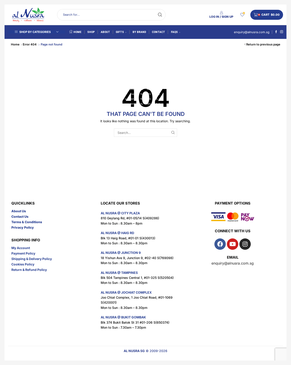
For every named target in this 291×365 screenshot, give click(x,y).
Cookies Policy (22, 264)
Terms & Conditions (26, 222)
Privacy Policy (22, 227)
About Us (18, 211)
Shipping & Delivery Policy (31, 259)
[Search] (173, 132)
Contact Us (19, 216)
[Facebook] (276, 32)
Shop (91, 32)
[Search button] (159, 14)
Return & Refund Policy (29, 270)
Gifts (120, 32)
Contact (158, 32)
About (105, 32)
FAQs (174, 32)
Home (77, 32)
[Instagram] (281, 32)
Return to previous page (263, 44)
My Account (20, 248)
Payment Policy (23, 253)
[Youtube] (232, 244)
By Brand (139, 32)
